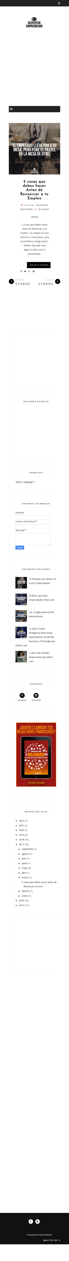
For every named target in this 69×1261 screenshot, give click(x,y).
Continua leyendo (39, 265)
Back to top (50, 1240)
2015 (22, 905)
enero (25, 895)
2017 (22, 844)
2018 (22, 839)
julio (24, 858)
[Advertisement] (34, 71)
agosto (26, 853)
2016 (22, 900)
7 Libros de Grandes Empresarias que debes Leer (41, 657)
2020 (22, 830)
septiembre (28, 849)
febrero (26, 891)
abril (24, 872)
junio (24, 863)
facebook (22, 700)
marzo (25, 877)
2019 (22, 834)
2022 (22, 820)
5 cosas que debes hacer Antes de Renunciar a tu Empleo (34, 190)
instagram (36, 700)
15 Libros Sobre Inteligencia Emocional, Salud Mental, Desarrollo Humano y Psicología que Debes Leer (35, 637)
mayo (25, 867)
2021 (22, 825)
